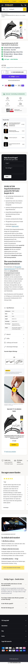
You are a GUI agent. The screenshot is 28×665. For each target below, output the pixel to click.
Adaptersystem (15, 226)
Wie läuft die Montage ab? (7, 607)
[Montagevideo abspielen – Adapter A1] (14, 389)
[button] (2, 5)
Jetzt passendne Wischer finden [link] (11, 567)
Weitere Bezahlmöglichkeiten (14, 80)
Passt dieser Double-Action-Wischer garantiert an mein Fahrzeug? (12, 598)
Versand (8, 67)
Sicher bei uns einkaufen (11, 451)
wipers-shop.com (15, 658)
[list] (14, 463)
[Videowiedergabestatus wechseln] (24, 529)
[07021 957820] (22, 5)
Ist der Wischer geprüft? (7, 603)
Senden (6, 176)
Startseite (5, 14)
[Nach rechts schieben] (25, 29)
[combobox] (17, 9)
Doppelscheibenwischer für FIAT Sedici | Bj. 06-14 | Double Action (13, 16)
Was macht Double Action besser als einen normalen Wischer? (11, 584)
